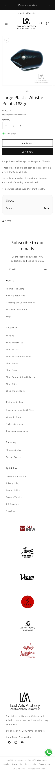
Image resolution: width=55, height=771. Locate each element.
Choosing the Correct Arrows (20, 302)
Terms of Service (14, 497)
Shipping (5, 115)
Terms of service (45, 764)
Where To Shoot (14, 417)
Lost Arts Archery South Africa (26, 760)
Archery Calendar (14, 424)
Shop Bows (11, 370)
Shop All (10, 335)
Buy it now (27, 151)
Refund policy (17, 764)
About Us (10, 511)
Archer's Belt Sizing (15, 295)
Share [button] (8, 220)
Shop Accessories (14, 342)
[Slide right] (34, 91)
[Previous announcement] (5, 5)
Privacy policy (31, 764)
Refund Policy (13, 490)
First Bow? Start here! (17, 309)
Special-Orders (13, 457)
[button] (6, 23)
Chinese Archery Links (17, 431)
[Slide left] (20, 91)
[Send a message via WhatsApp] (48, 752)
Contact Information (16, 476)
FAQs (8, 316)
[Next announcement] (49, 5)
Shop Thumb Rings (15, 390)
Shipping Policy (13, 450)
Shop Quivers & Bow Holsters (20, 377)
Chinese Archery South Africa (20, 410)
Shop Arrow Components (18, 356)
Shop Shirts (12, 384)
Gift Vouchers (12, 504)
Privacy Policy (12, 483)
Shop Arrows (12, 349)
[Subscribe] (45, 269)
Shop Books (12, 363)
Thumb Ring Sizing (15, 288)
